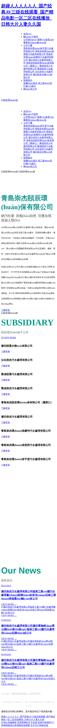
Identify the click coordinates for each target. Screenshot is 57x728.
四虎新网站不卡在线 (27, 722)
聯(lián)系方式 (30, 89)
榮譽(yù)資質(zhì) (45, 39)
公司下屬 (27, 45)
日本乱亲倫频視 (9, 722)
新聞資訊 (27, 80)
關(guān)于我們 (30, 37)
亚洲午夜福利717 (46, 722)
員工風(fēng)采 (45, 83)
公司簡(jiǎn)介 (30, 39)
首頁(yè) (27, 34)
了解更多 (5, 310)
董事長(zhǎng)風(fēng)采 (34, 42)
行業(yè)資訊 (29, 86)
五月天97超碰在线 (39, 725)
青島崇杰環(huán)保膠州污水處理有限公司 (38, 57)
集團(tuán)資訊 (30, 83)
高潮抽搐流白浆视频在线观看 (15, 725)
